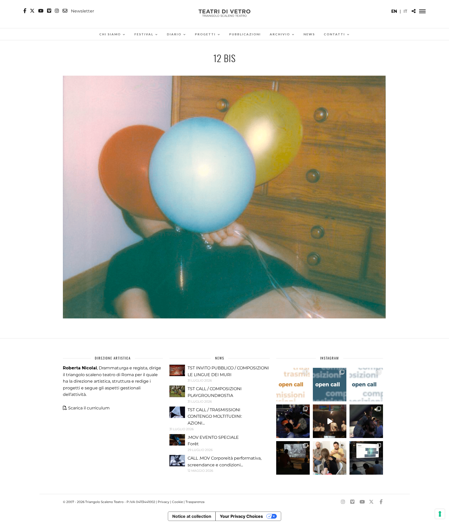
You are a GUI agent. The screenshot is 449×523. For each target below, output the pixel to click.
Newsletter (82, 11)
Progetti (205, 34)
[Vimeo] (49, 11)
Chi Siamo (110, 34)
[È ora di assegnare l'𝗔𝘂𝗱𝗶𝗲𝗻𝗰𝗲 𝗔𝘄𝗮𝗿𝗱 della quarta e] (329, 421)
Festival (143, 34)
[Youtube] (40, 11)
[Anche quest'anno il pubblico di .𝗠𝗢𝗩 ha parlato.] (293, 421)
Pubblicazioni (245, 34)
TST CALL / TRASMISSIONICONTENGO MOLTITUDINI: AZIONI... (215, 416)
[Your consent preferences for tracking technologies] (440, 514)
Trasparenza (195, 502)
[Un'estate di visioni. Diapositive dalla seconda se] (293, 458)
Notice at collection (191, 516)
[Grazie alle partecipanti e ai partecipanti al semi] (329, 458)
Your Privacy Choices (241, 516)
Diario (174, 34)
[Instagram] (57, 11)
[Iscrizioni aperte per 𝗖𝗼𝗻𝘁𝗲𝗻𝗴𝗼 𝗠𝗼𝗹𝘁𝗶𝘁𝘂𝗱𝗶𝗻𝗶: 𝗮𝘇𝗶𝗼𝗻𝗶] (293, 384)
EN (394, 11)
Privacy (163, 502)
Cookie (177, 502)
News (309, 34)
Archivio (280, 34)
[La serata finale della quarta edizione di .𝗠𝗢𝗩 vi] (366, 421)
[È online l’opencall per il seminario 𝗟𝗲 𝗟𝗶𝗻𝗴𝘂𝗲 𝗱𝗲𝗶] (366, 384)
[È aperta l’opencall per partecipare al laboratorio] (329, 384)
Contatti (334, 34)
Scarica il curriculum (89, 408)
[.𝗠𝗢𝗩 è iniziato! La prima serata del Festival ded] (366, 458)
